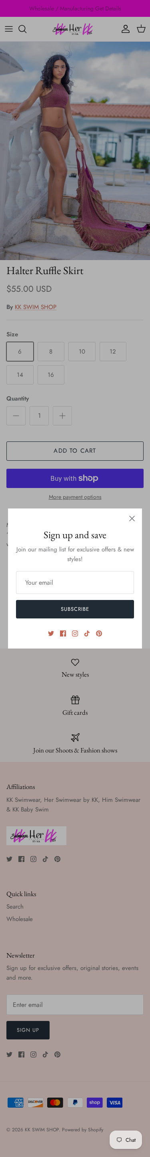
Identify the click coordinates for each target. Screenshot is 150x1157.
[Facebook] (63, 633)
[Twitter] (51, 633)
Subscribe (75, 609)
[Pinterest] (99, 633)
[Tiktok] (87, 633)
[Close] (132, 518)
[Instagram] (75, 633)
